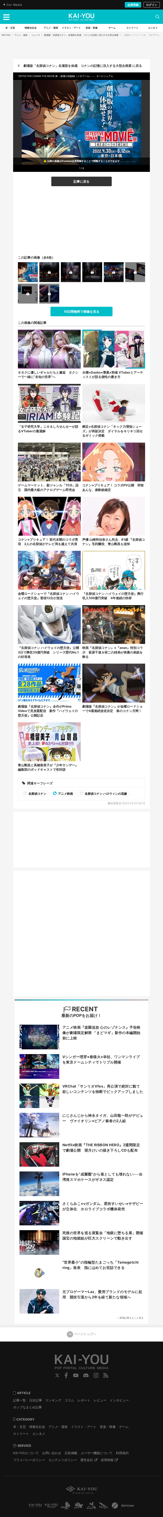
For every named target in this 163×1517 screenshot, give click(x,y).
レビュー (100, 1400)
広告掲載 (71, 1453)
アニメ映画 (65, 794)
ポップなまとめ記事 (27, 1407)
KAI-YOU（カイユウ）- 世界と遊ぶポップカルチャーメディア (81, 17)
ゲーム (124, 1427)
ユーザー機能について (97, 1453)
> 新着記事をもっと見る (130, 1317)
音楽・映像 (108, 1427)
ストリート (21, 1434)
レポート (84, 1400)
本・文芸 (19, 1427)
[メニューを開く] (6, 17)
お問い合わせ (51, 1453)
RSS (105, 1375)
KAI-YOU (6, 35)
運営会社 (86, 1460)
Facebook (66, 1375)
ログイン (151, 4)
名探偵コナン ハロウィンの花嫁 (105, 794)
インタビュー (119, 1400)
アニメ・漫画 (20, 35)
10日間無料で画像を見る (81, 312)
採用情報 (107, 1460)
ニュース (35, 35)
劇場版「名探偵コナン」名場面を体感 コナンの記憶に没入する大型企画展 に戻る (82, 66)
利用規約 (122, 1453)
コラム (69, 1400)
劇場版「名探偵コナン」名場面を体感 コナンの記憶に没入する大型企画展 (81, 35)
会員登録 (133, 4)
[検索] (157, 16)
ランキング (53, 1400)
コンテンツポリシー (62, 1460)
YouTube (76, 1375)
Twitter (57, 1375)
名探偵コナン (37, 794)
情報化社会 (37, 1427)
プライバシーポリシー (29, 1460)
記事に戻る (81, 181)
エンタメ (38, 1434)
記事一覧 (19, 1400)
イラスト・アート (83, 1427)
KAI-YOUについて (26, 1453)
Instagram (96, 1375)
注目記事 (35, 1400)
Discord (85, 1375)
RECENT (84, 1009)
